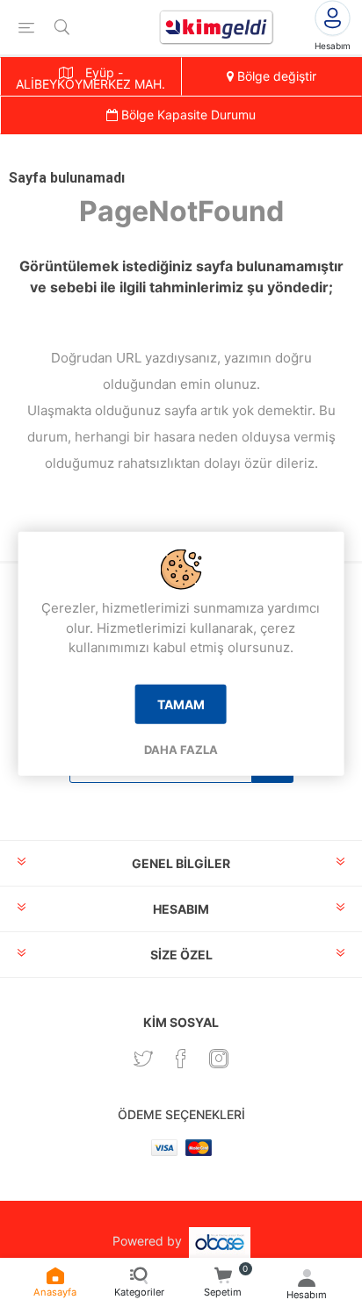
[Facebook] (181, 1059)
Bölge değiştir (275, 75)
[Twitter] (143, 1059)
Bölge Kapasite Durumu (187, 114)
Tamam (181, 703)
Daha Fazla (181, 749)
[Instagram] (219, 1059)
